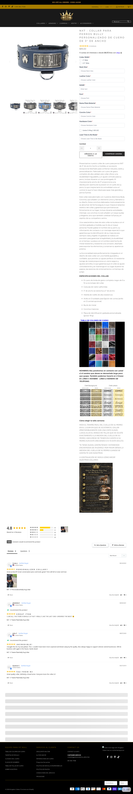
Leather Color (85, 76)
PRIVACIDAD (40, 776)
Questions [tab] (23, 551)
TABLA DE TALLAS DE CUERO (14, 766)
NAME (82, 85)
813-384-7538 (72, 760)
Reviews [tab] (10, 551)
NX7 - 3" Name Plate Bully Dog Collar (18, 620)
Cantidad (82, 144)
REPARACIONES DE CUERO (45, 759)
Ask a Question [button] (101, 545)
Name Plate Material (87, 103)
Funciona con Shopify (27, 789)
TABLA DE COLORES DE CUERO (15, 751)
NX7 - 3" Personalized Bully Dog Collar (18, 589)
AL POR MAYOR (41, 755)
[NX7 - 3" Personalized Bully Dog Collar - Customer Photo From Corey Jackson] (64, 529)
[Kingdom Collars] (66, 15)
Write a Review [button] (119, 545)
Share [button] (11, 595)
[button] (42, 23)
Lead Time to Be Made (88, 135)
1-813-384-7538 (20, 6)
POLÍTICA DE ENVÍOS (43, 769)
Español (95, 7)
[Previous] (10, 62)
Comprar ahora (113, 154)
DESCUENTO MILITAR (43, 751)
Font (82, 94)
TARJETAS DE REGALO (12, 755)
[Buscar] (128, 22)
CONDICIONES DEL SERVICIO (45, 773)
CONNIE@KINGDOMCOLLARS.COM (78, 757)
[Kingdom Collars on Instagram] (6, 6)
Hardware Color (86, 121)
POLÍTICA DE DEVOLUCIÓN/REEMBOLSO (49, 766)
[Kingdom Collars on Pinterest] (9, 6)
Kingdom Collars (15, 789)
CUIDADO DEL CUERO (12, 759)
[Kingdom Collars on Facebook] (2, 6)
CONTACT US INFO (73, 751)
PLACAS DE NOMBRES (12, 762)
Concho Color (85, 112)
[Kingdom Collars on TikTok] (12, 6)
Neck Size (83, 67)
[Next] (75, 62)
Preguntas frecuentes (43, 762)
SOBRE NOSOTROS (11, 769)
